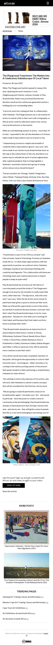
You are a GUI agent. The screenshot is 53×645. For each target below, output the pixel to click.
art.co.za (9, 3)
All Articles (7, 31)
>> (42, 597)
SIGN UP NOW (13, 485)
